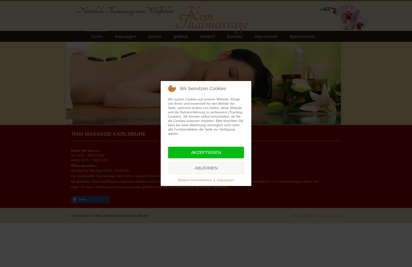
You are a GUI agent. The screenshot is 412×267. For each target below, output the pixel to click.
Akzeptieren (206, 152)
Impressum (225, 180)
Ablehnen (206, 168)
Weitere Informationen (194, 180)
